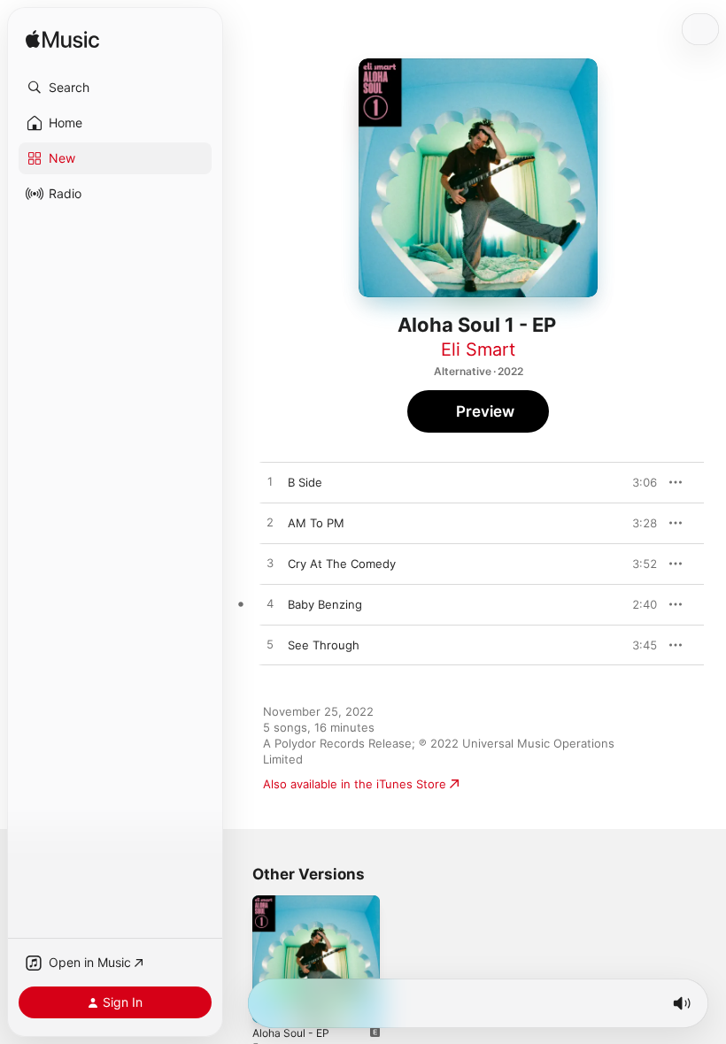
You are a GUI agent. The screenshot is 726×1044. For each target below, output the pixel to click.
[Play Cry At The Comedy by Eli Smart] (270, 564)
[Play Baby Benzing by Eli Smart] (270, 604)
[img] (62, 40)
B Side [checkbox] (305, 482)
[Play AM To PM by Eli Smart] (270, 523)
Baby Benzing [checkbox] (325, 604)
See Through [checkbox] (323, 645)
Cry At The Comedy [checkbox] (342, 564)
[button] (115, 88)
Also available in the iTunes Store (354, 784)
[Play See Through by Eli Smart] (270, 645)
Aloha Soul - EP (290, 1033)
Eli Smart (478, 349)
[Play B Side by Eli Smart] (270, 482)
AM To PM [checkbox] (316, 523)
